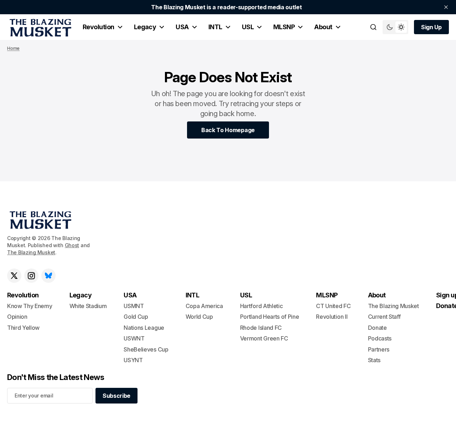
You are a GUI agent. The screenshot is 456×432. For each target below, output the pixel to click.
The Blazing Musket (31, 252)
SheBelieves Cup (146, 349)
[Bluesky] (48, 276)
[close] (446, 7)
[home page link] (39, 27)
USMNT (134, 305)
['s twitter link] (14, 276)
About (323, 27)
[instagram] (31, 276)
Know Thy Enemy (29, 305)
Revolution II (331, 316)
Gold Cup (136, 316)
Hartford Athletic (261, 305)
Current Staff (384, 316)
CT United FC (333, 305)
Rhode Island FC (261, 327)
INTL (215, 27)
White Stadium (88, 305)
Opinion (17, 316)
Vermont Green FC (264, 338)
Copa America (204, 305)
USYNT (133, 360)
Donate (377, 327)
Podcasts (380, 338)
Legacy (145, 27)
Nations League (144, 327)
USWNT (134, 338)
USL (248, 27)
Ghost (72, 245)
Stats (374, 360)
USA (182, 27)
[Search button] (373, 27)
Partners (378, 349)
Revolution (98, 27)
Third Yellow (23, 327)
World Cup (199, 316)
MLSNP (284, 27)
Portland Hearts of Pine (269, 316)
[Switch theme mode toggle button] (395, 27)
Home (13, 48)
